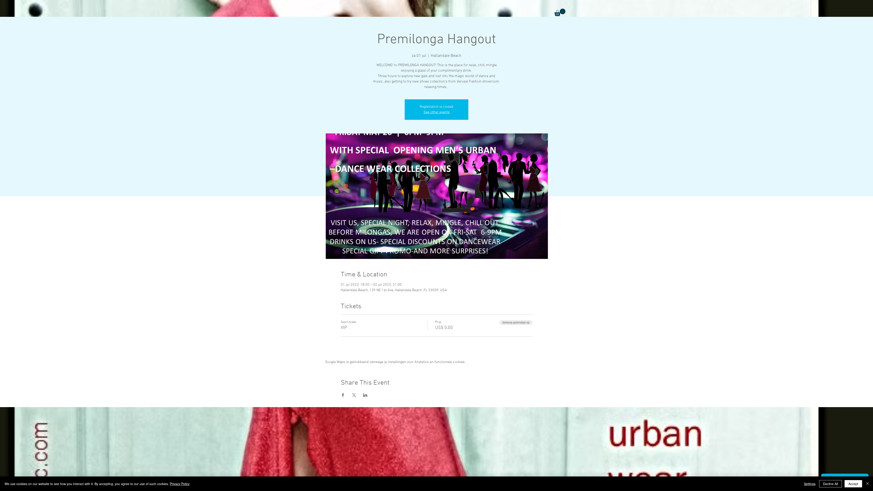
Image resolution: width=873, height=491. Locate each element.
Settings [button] (809, 483)
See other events (437, 112)
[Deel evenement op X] (354, 395)
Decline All (830, 483)
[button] (559, 12)
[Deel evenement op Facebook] (343, 395)
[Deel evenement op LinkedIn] (365, 395)
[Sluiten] (867, 483)
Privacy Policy (180, 483)
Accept (853, 483)
